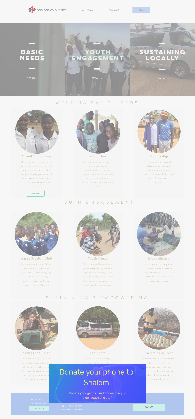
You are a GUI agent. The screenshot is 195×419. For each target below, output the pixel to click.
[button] (142, 368)
